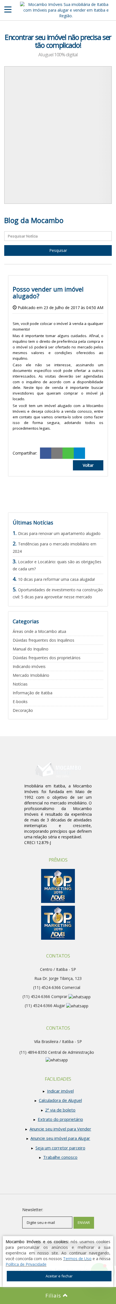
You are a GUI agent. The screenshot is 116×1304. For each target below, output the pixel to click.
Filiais (54, 1295)
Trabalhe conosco (60, 1157)
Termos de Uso (77, 1258)
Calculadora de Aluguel (60, 1100)
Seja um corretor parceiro (60, 1148)
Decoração (23, 710)
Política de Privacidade (26, 1264)
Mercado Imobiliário (31, 675)
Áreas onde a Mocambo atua (39, 631)
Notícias (20, 684)
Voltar (88, 465)
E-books (20, 701)
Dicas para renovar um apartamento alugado (59, 533)
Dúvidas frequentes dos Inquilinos (43, 640)
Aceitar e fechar (59, 1276)
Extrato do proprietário (60, 1119)
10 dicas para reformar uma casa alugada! (56, 579)
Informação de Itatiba (32, 692)
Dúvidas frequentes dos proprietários (47, 657)
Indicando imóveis (29, 666)
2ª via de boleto (60, 1110)
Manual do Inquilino (30, 649)
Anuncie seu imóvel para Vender (60, 1129)
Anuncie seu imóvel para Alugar (60, 1138)
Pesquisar (58, 250)
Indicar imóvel (60, 1091)
